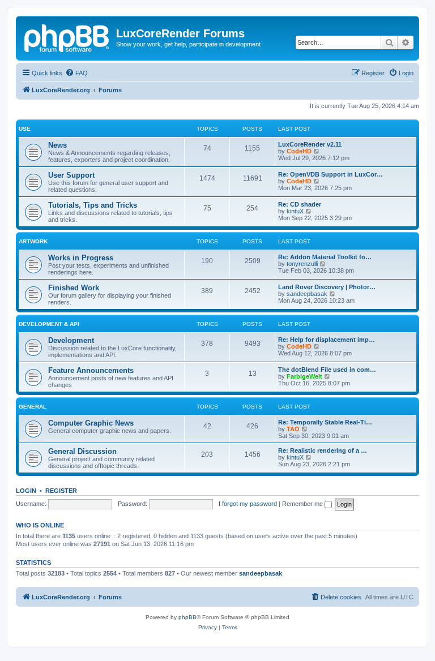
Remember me (303, 503)
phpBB (187, 617)
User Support (71, 175)
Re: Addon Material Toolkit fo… (325, 257)
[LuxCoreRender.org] (67, 37)
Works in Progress (80, 258)
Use (25, 129)
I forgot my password (248, 503)
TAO (293, 429)
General (32, 407)
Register (61, 490)
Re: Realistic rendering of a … (322, 450)
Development (71, 340)
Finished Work (73, 288)
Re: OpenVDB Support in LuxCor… (330, 174)
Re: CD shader (299, 204)
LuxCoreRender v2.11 (310, 144)
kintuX (295, 211)
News (57, 145)
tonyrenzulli (302, 263)
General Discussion (82, 451)
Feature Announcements (91, 370)
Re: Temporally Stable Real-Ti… (325, 422)
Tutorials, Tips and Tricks (92, 205)
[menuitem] (76, 73)
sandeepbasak (307, 293)
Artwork (33, 241)
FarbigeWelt (304, 376)
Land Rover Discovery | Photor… (327, 287)
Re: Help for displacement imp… (326, 339)
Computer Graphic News (91, 423)
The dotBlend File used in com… (327, 369)
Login (26, 490)
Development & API (49, 324)
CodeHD (299, 151)
